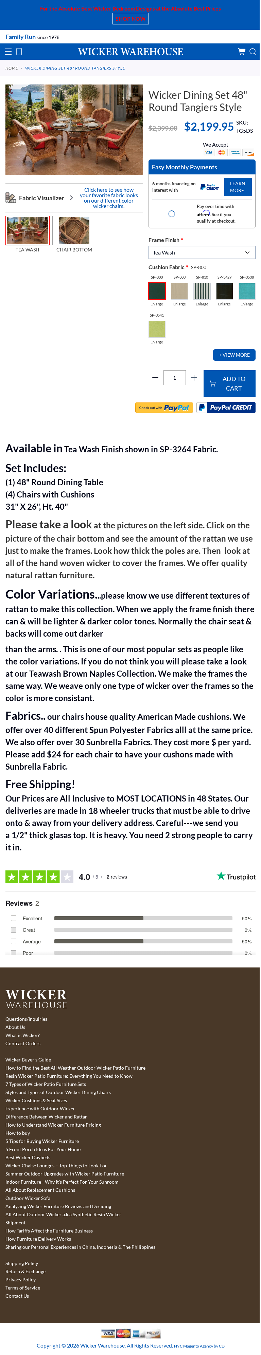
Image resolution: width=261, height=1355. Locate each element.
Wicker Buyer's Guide (28, 1059)
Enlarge (157, 304)
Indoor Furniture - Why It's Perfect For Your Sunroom (62, 1182)
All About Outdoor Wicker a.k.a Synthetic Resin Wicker (63, 1214)
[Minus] (155, 378)
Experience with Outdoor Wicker (40, 1108)
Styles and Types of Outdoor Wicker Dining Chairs (58, 1092)
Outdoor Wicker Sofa (27, 1198)
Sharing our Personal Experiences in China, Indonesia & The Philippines (80, 1247)
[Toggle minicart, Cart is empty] (242, 51)
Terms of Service (22, 1288)
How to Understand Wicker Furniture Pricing (53, 1125)
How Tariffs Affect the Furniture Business (49, 1231)
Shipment (15, 1222)
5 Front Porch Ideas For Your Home (43, 1149)
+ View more (234, 355)
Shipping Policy (21, 1263)
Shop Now (131, 18)
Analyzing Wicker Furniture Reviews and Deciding (58, 1206)
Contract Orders (22, 1043)
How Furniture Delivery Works (38, 1239)
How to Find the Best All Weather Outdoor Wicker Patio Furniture (75, 1068)
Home (11, 68)
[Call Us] (19, 51)
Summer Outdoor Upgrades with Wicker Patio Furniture (64, 1174)
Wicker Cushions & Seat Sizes (36, 1100)
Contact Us (17, 1296)
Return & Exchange (25, 1271)
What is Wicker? (22, 1035)
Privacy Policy (20, 1279)
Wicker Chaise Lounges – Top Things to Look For (56, 1165)
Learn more (237, 187)
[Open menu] (8, 51)
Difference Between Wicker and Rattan (46, 1116)
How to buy (17, 1133)
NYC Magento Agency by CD (199, 1346)
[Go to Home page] (130, 51)
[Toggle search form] (252, 51)
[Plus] (194, 378)
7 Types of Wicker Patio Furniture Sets (45, 1084)
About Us (15, 1027)
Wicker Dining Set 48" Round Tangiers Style (75, 68)
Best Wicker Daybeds (27, 1157)
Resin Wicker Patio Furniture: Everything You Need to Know (69, 1076)
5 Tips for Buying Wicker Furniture (42, 1141)
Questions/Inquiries (26, 1019)
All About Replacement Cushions (40, 1190)
